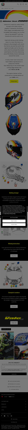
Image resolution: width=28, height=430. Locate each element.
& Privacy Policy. (12, 213)
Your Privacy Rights (14, 217)
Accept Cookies (14, 224)
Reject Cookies (14, 220)
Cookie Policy (6, 213)
